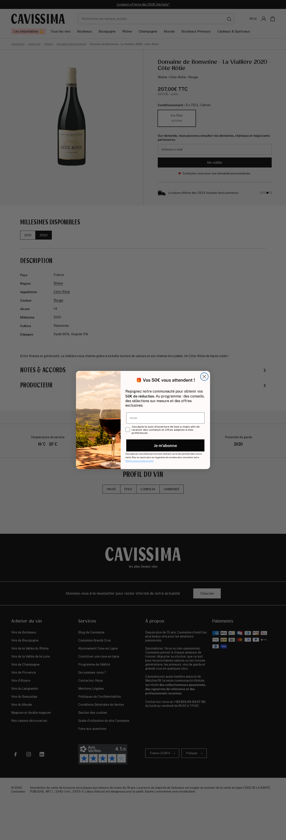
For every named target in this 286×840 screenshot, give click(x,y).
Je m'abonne (165, 445)
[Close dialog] (204, 377)
